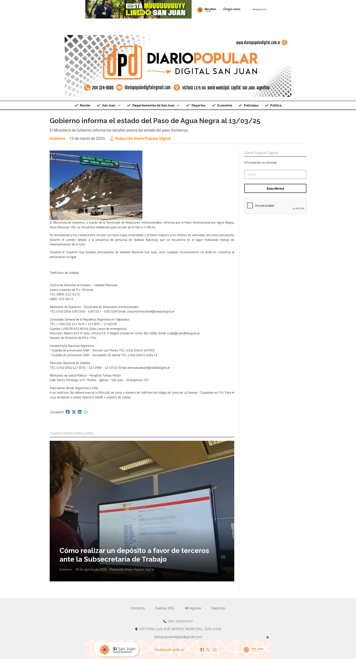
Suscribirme (275, 188)
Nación (85, 105)
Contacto (138, 608)
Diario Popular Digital (261, 152)
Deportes (198, 105)
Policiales (251, 105)
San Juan (108, 105)
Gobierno (58, 138)
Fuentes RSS (164, 608)
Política (275, 105)
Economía (224, 105)
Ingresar (194, 608)
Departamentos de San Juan (153, 105)
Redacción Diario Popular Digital (143, 138)
